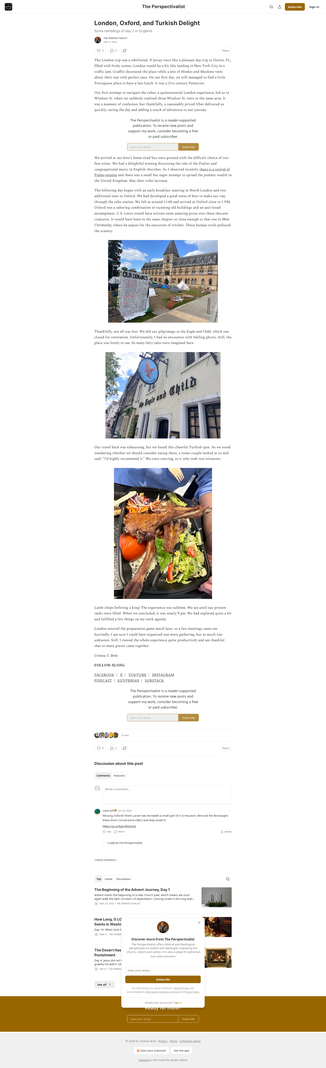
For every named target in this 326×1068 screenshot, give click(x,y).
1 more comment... (106, 860)
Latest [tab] (108, 879)
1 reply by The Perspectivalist (124, 843)
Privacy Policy (191, 992)
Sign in (314, 7)
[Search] (271, 7)
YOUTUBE (137, 675)
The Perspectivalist (115, 38)
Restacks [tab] (119, 775)
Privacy (162, 1041)
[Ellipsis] (230, 810)
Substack (144, 1060)
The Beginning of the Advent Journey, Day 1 (132, 890)
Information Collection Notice (161, 992)
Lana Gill (108, 810)
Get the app (181, 1050)
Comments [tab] (103, 775)
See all (102, 984)
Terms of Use (181, 988)
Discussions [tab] (123, 879)
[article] (163, 899)
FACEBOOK (104, 675)
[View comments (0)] (131, 908)
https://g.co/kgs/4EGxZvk (119, 826)
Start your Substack (153, 1050)
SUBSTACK (154, 680)
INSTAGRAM (163, 675)
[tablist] (110, 775)
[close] (199, 923)
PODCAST (103, 680)
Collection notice (190, 1041)
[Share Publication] (279, 7)
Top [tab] (99, 879)
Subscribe (295, 7)
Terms (173, 1041)
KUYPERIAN (128, 680)
